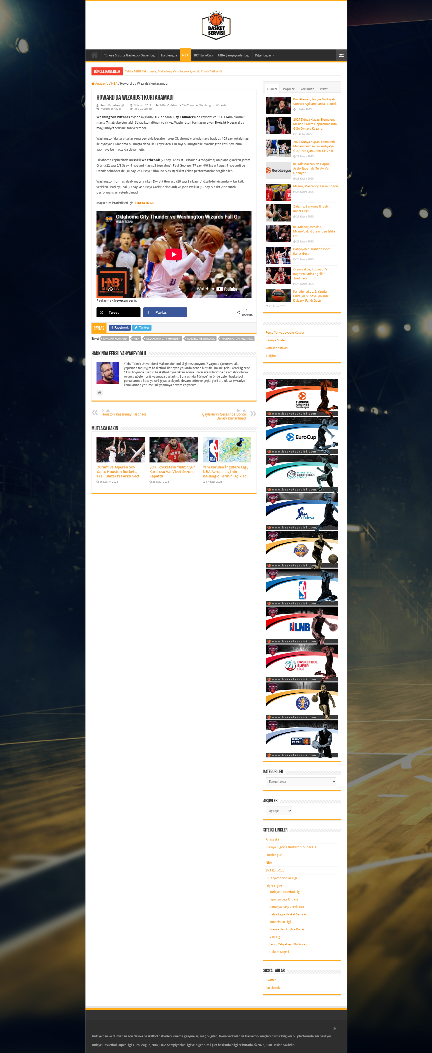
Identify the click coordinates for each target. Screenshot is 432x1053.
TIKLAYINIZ (143, 203)
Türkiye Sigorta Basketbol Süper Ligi (130, 55)
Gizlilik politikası (277, 348)
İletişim (271, 356)
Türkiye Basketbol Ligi (285, 892)
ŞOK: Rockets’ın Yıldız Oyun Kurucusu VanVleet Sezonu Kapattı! (173, 471)
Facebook (273, 988)
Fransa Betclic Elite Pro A (287, 929)
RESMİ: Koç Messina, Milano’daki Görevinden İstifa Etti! (314, 231)
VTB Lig (275, 937)
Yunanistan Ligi (280, 922)
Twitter (271, 980)
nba (136, 338)
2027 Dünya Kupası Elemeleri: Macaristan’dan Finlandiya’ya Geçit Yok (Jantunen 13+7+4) (314, 146)
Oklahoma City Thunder (182, 105)
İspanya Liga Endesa (284, 899)
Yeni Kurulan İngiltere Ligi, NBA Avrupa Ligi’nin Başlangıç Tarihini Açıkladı (225, 471)
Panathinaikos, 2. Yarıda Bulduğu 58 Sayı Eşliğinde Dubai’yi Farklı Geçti (311, 296)
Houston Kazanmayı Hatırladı (124, 412)
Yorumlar (307, 89)
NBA (185, 55)
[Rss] (334, 1028)
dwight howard (115, 338)
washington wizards (237, 338)
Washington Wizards (213, 105)
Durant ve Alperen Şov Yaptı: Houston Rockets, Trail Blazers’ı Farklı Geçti (118, 471)
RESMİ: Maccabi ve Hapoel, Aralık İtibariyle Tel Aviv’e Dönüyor (312, 168)
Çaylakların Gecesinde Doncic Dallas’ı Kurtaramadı (224, 414)
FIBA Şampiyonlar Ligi (234, 55)
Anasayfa (94, 54)
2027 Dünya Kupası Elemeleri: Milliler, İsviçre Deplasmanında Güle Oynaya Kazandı (315, 124)
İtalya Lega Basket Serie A (288, 914)
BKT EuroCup (203, 55)
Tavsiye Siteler (276, 340)
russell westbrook (201, 338)
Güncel (272, 89)
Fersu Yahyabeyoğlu (113, 105)
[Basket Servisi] (216, 24)
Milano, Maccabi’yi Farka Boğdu (315, 186)
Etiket (324, 89)
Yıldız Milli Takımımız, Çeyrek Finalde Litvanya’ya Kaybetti (166, 71)
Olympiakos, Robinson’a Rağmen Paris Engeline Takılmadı (310, 273)
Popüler (288, 89)
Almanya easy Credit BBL (287, 907)
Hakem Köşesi (279, 952)
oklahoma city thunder (163, 338)
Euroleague (169, 55)
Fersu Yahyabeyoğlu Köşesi (285, 332)
